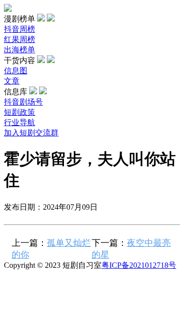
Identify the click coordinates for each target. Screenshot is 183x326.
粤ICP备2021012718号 (139, 265)
